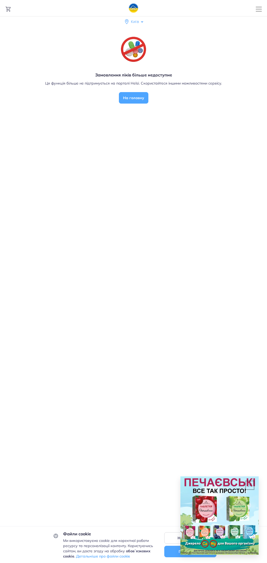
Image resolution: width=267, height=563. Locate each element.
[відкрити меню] (259, 9)
